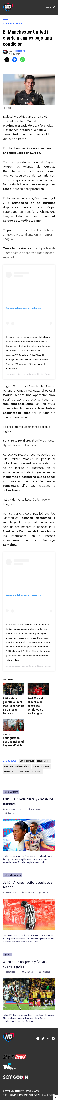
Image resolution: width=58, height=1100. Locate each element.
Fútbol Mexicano (11, 792)
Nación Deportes (45, 374)
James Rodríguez (27, 761)
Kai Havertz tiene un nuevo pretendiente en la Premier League (28, 234)
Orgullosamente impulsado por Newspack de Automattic (29, 1095)
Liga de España (43, 761)
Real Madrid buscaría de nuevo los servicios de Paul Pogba (35, 706)
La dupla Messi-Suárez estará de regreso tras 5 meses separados (29, 253)
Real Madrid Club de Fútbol (30, 772)
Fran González (11, 972)
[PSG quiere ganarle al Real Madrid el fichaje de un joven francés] (13, 689)
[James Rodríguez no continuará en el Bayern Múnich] (13, 725)
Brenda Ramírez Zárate (15, 809)
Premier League (10, 772)
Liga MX (7, 954)
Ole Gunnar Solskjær (41, 766)
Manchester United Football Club (17, 766)
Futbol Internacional (14, 23)
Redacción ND (18, 51)
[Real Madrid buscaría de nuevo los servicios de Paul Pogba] (38, 689)
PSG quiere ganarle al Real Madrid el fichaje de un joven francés (13, 706)
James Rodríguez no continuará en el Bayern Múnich (13, 739)
